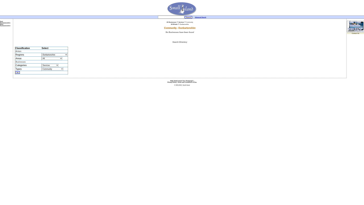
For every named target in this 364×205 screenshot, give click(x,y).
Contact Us (355, 33)
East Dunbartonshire (5, 22)
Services (181, 22)
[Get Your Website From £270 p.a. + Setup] (355, 31)
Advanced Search (200, 17)
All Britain (174, 24)
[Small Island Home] (182, 15)
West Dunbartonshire (5, 25)
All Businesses (171, 22)
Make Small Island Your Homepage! (181, 81)
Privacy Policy (172, 82)
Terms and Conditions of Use (187, 82)
